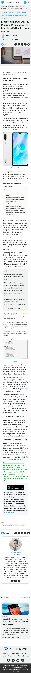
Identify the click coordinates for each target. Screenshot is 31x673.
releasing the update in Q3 (11, 406)
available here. (9, 513)
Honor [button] (19, 12)
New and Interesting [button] (8, 15)
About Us (5, 653)
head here (20, 459)
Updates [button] (4, 18)
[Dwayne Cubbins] (15, 544)
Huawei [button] (24, 12)
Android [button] (4, 12)
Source (15, 217)
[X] (13, 660)
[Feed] (22, 660)
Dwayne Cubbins (11, 36)
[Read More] (15, 609)
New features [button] (19, 15)
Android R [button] (11, 525)
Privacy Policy (12, 656)
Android (6, 617)
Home (2, 6)
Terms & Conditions (23, 656)
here (4, 386)
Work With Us (24, 653)
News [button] (26, 15)
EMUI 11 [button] (17, 525)
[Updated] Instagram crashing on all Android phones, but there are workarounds (15, 621)
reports (18, 386)
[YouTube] (17, 660)
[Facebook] (8, 660)
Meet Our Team (14, 653)
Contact (4, 656)
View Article (24, 597)
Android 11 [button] (11, 12)
